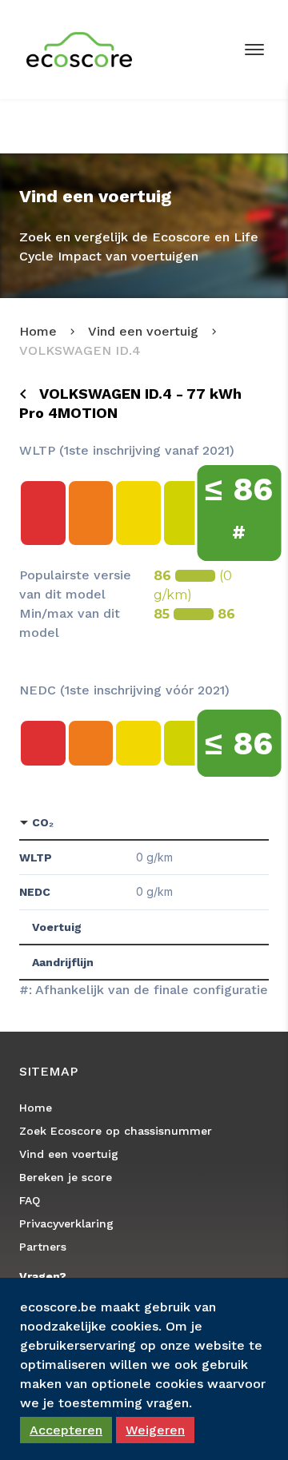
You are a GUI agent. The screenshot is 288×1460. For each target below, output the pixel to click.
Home (38, 331)
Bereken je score (65, 1177)
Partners (42, 1246)
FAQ (29, 1200)
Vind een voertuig (143, 331)
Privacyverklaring (66, 1223)
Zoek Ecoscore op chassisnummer (115, 1130)
